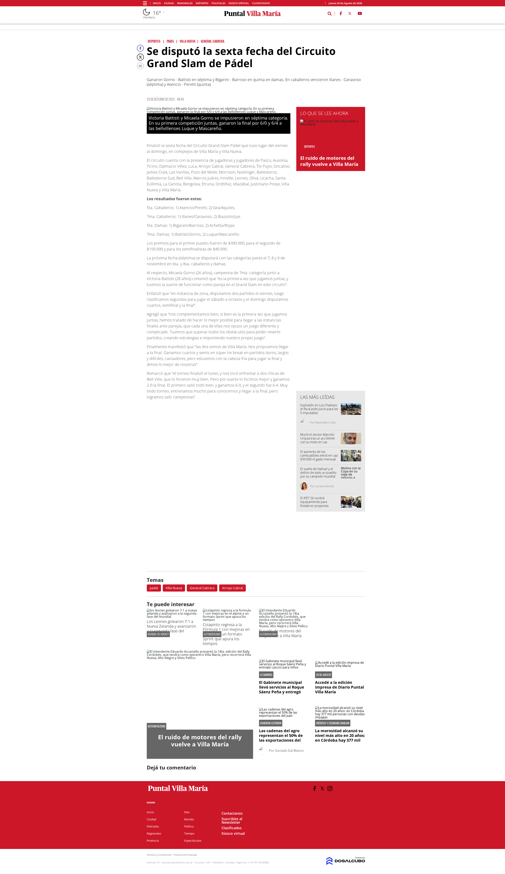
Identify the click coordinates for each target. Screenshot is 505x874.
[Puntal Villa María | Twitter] (350, 14)
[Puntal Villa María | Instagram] (329, 788)
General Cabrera (202, 588)
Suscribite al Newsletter (232, 820)
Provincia (153, 840)
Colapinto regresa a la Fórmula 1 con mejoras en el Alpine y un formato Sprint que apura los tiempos (226, 634)
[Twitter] (140, 57)
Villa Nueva (174, 588)
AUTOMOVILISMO (212, 634)
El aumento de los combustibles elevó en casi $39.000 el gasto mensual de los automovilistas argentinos (319, 459)
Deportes (202, 3)
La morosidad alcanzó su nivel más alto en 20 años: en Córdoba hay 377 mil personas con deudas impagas (340, 740)
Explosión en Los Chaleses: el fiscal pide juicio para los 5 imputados (319, 409)
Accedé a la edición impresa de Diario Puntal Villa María (339, 687)
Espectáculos (192, 840)
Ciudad (169, 3)
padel (154, 588)
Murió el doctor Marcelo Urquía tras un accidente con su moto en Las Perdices (317, 440)
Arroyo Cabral (232, 588)
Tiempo (189, 833)
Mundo (189, 819)
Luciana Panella (324, 486)
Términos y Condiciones (159, 854)
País (187, 812)
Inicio (157, 3)
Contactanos (232, 813)
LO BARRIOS (266, 674)
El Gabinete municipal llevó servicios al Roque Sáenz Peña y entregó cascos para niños (281, 689)
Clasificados (261, 3)
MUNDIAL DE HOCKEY (158, 634)
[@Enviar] (140, 66)
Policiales (218, 3)
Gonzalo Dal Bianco (289, 750)
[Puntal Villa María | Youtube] (360, 14)
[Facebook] (140, 48)
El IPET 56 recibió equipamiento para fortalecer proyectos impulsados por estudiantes (319, 504)
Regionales (185, 3)
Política (189, 826)
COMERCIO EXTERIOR (270, 723)
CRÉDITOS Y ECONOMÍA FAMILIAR (332, 723)
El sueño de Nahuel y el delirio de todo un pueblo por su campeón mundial (318, 473)
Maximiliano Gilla (325, 422)
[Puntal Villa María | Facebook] (341, 14)
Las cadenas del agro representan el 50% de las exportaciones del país (281, 738)
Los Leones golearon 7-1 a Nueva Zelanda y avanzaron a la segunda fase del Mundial (171, 628)
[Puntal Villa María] (178, 791)
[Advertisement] (330, 308)
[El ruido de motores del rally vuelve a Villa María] (284, 626)
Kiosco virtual (239, 3)
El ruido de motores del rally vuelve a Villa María (329, 161)
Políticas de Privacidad (185, 854)
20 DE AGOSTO (323, 674)
